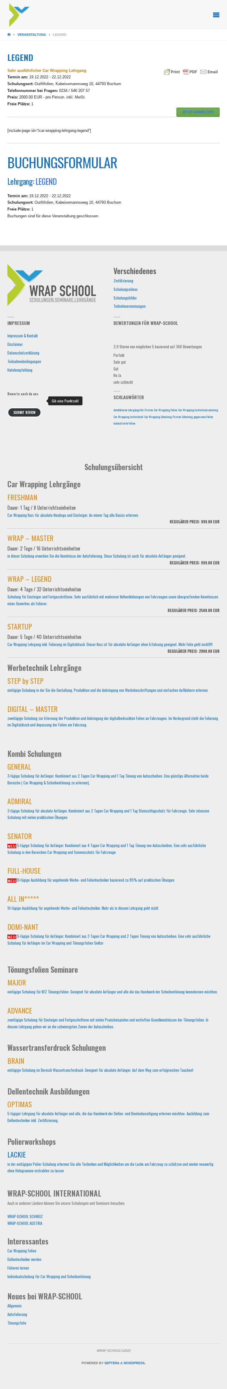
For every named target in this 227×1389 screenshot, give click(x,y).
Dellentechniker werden (24, 1259)
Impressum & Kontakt (22, 336)
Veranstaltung (31, 34)
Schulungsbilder (125, 298)
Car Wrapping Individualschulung (198, 409)
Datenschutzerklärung (23, 353)
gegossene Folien (203, 416)
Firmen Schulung (183, 416)
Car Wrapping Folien (165, 409)
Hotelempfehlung (20, 370)
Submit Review (24, 412)
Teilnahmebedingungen (24, 361)
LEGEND (45, 181)
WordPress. (134, 1363)
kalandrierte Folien (124, 423)
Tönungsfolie (16, 1323)
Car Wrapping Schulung (158, 416)
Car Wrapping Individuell (128, 416)
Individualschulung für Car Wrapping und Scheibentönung (49, 1276)
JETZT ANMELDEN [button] (198, 112)
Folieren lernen (18, 1268)
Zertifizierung (123, 281)
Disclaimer (15, 344)
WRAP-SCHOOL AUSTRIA (24, 1223)
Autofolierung (17, 1314)
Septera (111, 1363)
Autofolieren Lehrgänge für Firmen (133, 409)
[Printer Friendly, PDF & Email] (191, 71)
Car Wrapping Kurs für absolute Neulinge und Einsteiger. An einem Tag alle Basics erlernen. (113, 510)
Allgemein (14, 1306)
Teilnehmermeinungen (130, 306)
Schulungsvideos (126, 289)
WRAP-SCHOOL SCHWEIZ (25, 1216)
